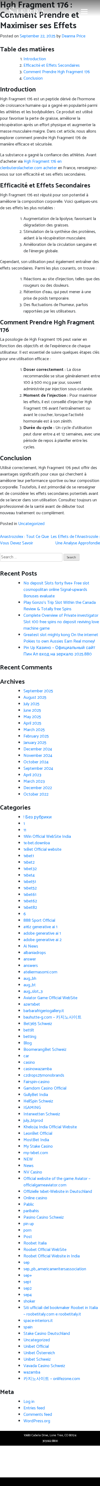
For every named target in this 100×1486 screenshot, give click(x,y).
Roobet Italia (35, 1243)
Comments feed (37, 1414)
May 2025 (32, 717)
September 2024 (38, 768)
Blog (27, 1043)
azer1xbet (31, 1004)
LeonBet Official (37, 1133)
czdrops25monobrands (43, 1075)
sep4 (27, 1295)
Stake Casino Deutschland (46, 1333)
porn (27, 1230)
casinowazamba (37, 1069)
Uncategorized (31, 523)
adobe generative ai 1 (42, 933)
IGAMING (32, 1107)
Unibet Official (36, 1346)
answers (30, 965)
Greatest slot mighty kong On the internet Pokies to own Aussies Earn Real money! (60, 638)
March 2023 (34, 781)
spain (28, 1327)
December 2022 (37, 788)
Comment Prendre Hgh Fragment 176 (56, 72)
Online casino (35, 1198)
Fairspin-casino (36, 1082)
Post (27, 1236)
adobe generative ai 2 (42, 940)
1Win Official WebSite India (47, 836)
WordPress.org (36, 1421)
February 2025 (36, 736)
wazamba (31, 1372)
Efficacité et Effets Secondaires (51, 65)
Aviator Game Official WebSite (50, 998)
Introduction (34, 59)
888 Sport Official (39, 920)
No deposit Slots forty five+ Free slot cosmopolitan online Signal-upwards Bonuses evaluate (56, 590)
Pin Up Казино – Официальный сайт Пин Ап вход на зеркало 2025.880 (59, 651)
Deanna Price (73, 36)
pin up (28, 1224)
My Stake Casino (38, 1146)
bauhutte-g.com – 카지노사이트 (52, 1017)
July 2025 (31, 704)
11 (24, 830)
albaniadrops (34, 952)
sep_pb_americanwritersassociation (54, 1269)
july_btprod (33, 1120)
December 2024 (37, 749)
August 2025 (34, 697)
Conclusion (33, 78)
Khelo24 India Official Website (50, 1127)
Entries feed (34, 1408)
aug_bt (29, 985)
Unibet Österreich (39, 1353)
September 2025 (38, 691)
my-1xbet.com (35, 1153)
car (26, 1056)
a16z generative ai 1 (40, 927)
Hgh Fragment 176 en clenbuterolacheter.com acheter (31, 165)
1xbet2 (29, 862)
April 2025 (32, 723)
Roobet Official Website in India (51, 1256)
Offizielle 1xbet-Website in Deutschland (57, 1191)
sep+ (27, 1275)
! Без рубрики (37, 817)
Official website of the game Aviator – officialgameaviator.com (56, 1182)
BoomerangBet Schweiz (44, 1049)
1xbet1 (28, 856)
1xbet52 (30, 888)
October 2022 (36, 794)
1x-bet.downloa (36, 843)
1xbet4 (29, 875)
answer (29, 959)
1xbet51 (29, 881)
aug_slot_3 (33, 991)
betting (29, 1036)
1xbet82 (30, 907)
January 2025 (34, 742)
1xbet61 (29, 894)
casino (29, 1062)
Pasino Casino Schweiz (43, 1217)
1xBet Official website (42, 849)
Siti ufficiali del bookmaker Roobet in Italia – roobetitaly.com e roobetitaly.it (60, 1311)
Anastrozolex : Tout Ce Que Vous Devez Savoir (24, 540)
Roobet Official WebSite (44, 1249)
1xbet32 (30, 869)
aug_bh (29, 978)
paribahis (31, 1211)
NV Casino (32, 1172)
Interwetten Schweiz (41, 1114)
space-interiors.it (38, 1320)
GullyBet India (35, 1094)
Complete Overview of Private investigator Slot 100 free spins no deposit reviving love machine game (61, 622)
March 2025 (34, 729)
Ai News (30, 946)
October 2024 (36, 762)
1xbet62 (30, 901)
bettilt (28, 1030)
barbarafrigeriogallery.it (43, 1011)
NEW (28, 1159)
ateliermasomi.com (40, 972)
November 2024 (37, 755)
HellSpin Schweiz (38, 1101)
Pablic (28, 1204)
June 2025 (32, 710)
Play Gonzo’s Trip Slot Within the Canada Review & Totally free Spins (59, 606)
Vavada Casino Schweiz (44, 1366)
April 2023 (32, 775)
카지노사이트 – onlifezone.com (51, 1378)
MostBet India (36, 1140)
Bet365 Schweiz (37, 1023)
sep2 (27, 1288)
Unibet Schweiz (37, 1359)
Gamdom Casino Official (44, 1088)
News (28, 1165)
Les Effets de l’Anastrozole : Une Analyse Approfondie (75, 540)
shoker (29, 1301)
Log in (28, 1401)
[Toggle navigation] (84, 11)
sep (26, 1262)
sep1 (27, 1282)
